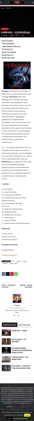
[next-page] (6, 375)
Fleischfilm (5, 263)
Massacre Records (14, 263)
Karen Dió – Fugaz (19, 331)
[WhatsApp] (16, 274)
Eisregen (25, 261)
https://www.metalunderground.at (17, 308)
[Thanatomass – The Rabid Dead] (6, 359)
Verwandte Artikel (9, 325)
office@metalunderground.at (20, 406)
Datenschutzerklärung (20, 418)
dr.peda (5, 35)
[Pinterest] (12, 274)
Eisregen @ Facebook (9, 255)
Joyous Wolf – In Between (19, 340)
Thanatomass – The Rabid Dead (20, 358)
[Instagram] (15, 315)
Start (2, 8)
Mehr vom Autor (24, 325)
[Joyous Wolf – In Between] (6, 341)
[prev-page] (3, 375)
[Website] (18, 315)
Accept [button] (27, 415)
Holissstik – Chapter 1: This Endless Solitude (21, 367)
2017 (13, 261)
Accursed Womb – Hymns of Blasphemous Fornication (22, 350)
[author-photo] (17, 303)
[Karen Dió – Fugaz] (6, 333)
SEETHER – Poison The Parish (26, 286)
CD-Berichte (8, 8)
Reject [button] (10, 418)
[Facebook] (3, 274)
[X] (8, 274)
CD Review (18, 261)
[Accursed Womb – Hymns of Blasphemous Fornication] (6, 350)
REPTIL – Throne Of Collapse (9, 286)
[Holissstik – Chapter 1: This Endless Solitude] (6, 368)
